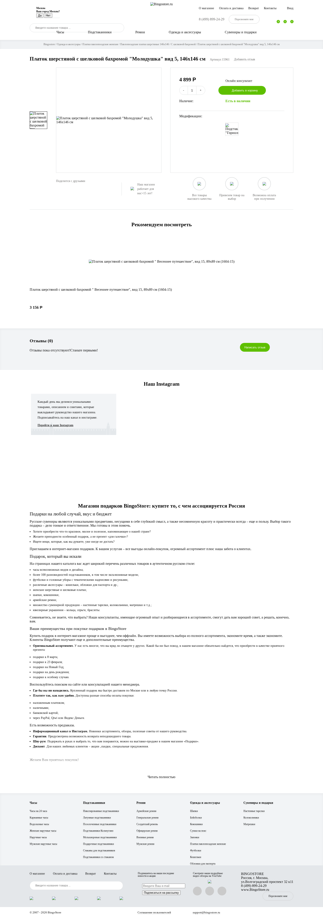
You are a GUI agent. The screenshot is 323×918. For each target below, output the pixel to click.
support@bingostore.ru (206, 912)
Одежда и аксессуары (185, 32)
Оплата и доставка (231, 8)
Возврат (253, 8)
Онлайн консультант (238, 80)
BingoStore (54, 912)
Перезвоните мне (278, 896)
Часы (60, 32)
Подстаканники (100, 32)
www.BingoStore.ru (255, 889)
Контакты (270, 8)
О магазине (206, 8)
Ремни (140, 32)
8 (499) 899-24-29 (211, 19)
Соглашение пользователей (154, 912)
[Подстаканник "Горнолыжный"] (232, 129)
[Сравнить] (281, 90)
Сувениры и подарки (241, 32)
